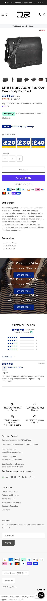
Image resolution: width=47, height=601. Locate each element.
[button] (7, 96)
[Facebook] (12, 477)
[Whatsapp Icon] (33, 477)
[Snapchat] (23, 477)
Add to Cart (23, 170)
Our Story (6, 510)
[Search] (8, 14)
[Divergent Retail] (23, 15)
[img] (7, 364)
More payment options (23, 184)
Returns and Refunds (10, 495)
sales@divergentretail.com (12, 452)
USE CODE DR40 (24, 307)
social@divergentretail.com (12, 467)
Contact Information (10, 506)
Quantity (5, 153)
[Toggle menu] (3, 14)
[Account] (38, 14)
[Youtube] (15, 477)
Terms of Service (8, 499)
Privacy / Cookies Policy (11, 502)
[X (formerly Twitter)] (5, 477)
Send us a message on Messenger (17, 471)
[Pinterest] (26, 477)
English (7, 581)
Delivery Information (10, 491)
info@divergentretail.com (12, 459)
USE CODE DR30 (24, 291)
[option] (23, 51)
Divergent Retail (11, 587)
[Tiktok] (30, 477)
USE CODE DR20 (24, 275)
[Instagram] (19, 477)
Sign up (8, 543)
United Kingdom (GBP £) (13, 573)
